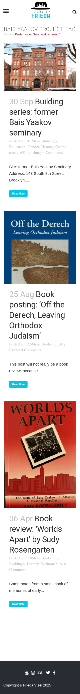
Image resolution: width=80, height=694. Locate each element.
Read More (18, 193)
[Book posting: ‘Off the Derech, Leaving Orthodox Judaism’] (40, 247)
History (47, 146)
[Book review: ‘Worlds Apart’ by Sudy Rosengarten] (40, 454)
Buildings (49, 140)
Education (17, 146)
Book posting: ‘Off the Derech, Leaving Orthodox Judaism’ (37, 315)
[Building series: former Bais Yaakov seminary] (40, 67)
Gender (33, 146)
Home (8, 34)
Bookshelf (49, 344)
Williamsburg (30, 152)
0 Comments (52, 152)
